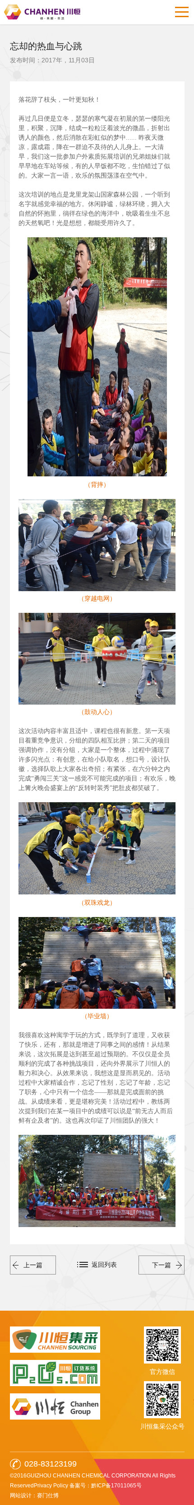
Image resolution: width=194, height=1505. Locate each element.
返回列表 (104, 1264)
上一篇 (32, 1265)
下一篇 (161, 1265)
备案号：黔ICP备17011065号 (105, 1485)
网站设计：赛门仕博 (34, 1495)
